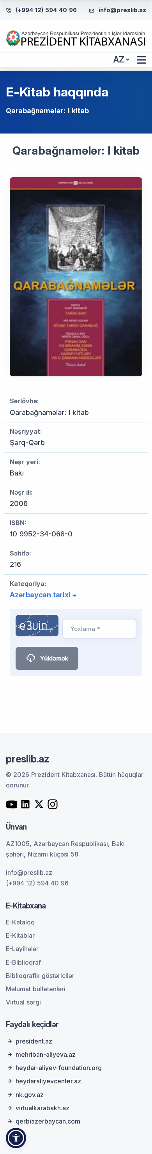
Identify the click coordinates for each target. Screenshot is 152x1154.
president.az (34, 1041)
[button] (16, 1138)
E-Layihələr (22, 949)
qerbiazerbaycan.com (48, 1121)
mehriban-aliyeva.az (46, 1054)
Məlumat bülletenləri (35, 989)
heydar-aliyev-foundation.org (59, 1068)
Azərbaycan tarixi (40, 595)
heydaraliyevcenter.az (48, 1081)
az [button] (119, 59)
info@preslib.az (122, 10)
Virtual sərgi (23, 1002)
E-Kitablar (20, 935)
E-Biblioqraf (23, 962)
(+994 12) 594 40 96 (46, 10)
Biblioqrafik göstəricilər (40, 975)
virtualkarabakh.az (42, 1108)
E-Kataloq (20, 922)
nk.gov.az (30, 1095)
